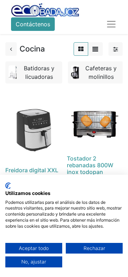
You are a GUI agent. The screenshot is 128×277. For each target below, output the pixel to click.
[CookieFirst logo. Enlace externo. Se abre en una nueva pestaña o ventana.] (8, 186)
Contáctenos (33, 24)
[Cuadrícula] (81, 49)
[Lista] (95, 49)
